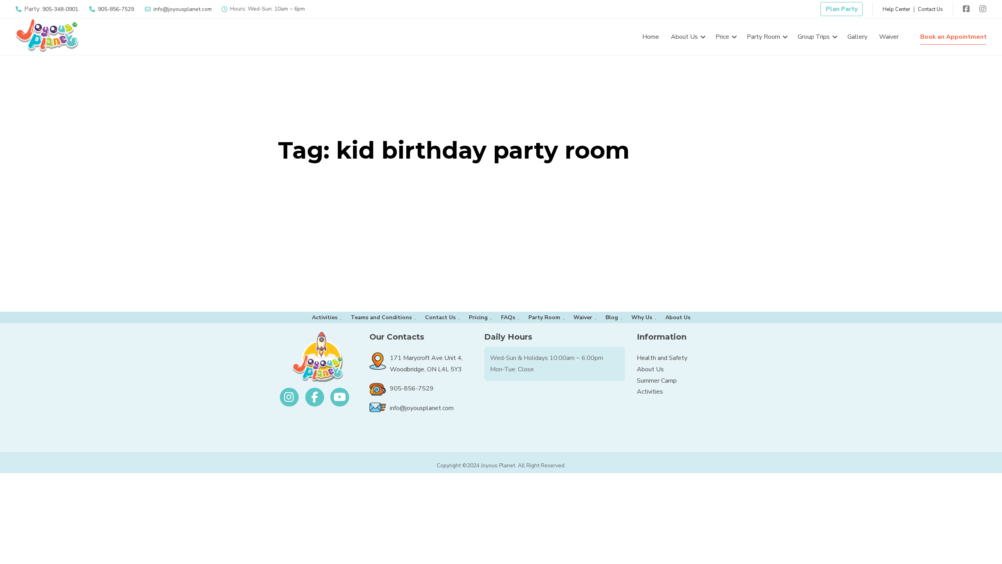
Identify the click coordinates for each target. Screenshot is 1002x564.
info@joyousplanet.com (182, 9)
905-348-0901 (60, 9)
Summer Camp (657, 380)
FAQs (508, 317)
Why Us (641, 317)
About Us (677, 317)
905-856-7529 (116, 9)
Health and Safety (662, 358)
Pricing (478, 317)
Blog (612, 317)
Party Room (544, 317)
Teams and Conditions (381, 317)
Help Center (896, 9)
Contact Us (930, 9)
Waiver (582, 317)
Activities (324, 317)
